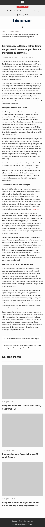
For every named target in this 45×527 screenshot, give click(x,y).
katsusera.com (22, 20)
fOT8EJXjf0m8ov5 (27, 57)
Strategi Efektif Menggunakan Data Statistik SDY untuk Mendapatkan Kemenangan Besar (22, 346)
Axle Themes (28, 524)
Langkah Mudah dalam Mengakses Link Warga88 (22, 339)
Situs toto (36, 209)
